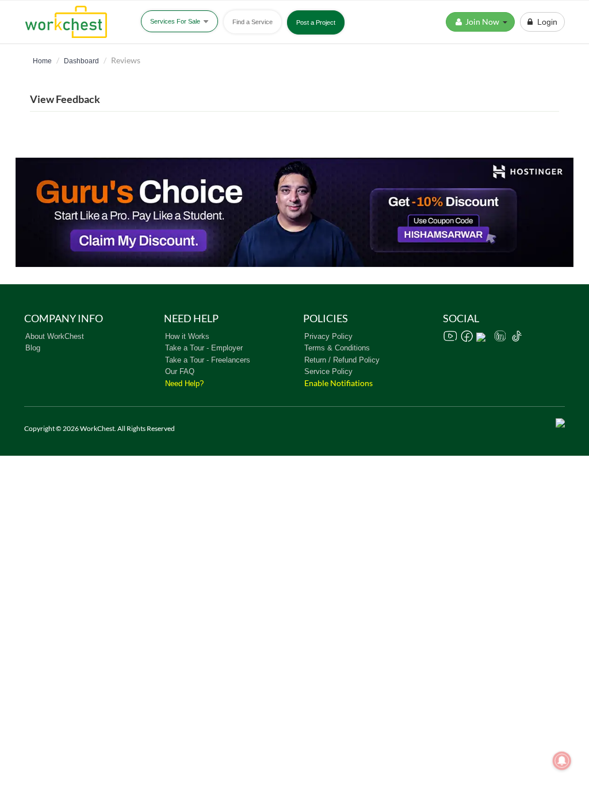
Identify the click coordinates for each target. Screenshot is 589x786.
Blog (32, 348)
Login (545, 21)
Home (42, 61)
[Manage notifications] (562, 760)
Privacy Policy (328, 336)
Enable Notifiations (338, 383)
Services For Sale (176, 21)
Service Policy (328, 371)
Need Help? (184, 383)
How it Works (187, 336)
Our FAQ (179, 371)
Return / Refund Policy (342, 360)
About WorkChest (54, 336)
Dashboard (81, 61)
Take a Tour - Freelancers (207, 360)
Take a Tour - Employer (204, 348)
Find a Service (252, 21)
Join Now (483, 21)
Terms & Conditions (337, 348)
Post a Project (315, 22)
